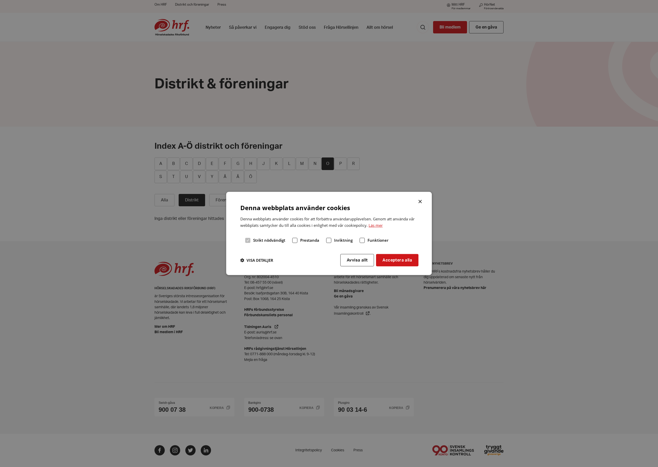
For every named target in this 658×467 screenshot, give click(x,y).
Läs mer (376, 225)
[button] (256, 260)
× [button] (420, 201)
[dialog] (329, 233)
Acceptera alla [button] (397, 260)
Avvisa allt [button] (357, 260)
